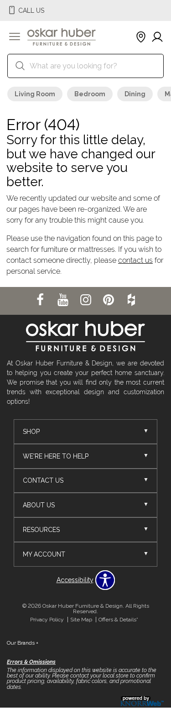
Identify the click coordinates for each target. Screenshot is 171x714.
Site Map (81, 619)
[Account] (157, 37)
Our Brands (22, 643)
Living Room (35, 94)
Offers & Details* (118, 619)
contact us (135, 260)
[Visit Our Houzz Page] (131, 300)
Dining (134, 94)
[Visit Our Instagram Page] (86, 300)
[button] (14, 37)
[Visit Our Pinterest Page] (109, 300)
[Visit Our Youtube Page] (64, 300)
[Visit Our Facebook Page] (41, 300)
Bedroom (89, 94)
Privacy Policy (47, 619)
